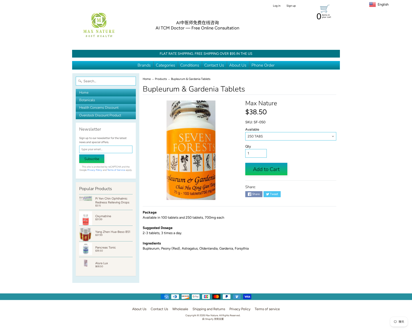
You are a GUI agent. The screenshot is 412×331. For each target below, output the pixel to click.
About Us (237, 65)
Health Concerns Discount (98, 107)
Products (161, 79)
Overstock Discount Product (100, 115)
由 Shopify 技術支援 (213, 318)
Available (252, 129)
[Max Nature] (99, 24)
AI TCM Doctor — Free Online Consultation (197, 28)
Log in (276, 6)
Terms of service (267, 309)
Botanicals (87, 100)
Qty (248, 146)
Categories (165, 65)
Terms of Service (116, 170)
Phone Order (263, 65)
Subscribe (91, 159)
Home (83, 92)
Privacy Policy (94, 170)
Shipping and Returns (208, 309)
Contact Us (214, 65)
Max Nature (261, 103)
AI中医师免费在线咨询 (197, 23)
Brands (144, 65)
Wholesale (180, 309)
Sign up (291, 6)
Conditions (189, 65)
